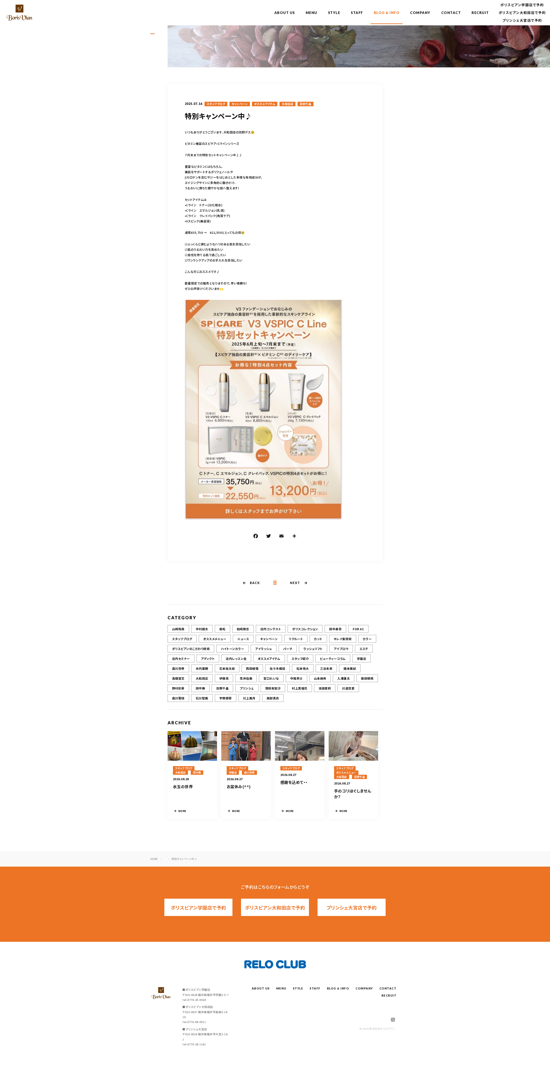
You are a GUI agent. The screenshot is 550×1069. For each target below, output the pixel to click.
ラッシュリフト (312, 649)
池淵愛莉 (325, 688)
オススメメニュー (214, 639)
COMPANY (420, 13)
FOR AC (358, 629)
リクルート (296, 639)
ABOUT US (284, 13)
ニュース (243, 639)
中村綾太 (202, 629)
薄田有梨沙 (273, 688)
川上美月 (249, 698)
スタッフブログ (216, 104)
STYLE (334, 13)
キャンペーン (240, 104)
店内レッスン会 (236, 658)
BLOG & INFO (387, 13)
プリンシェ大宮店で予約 (522, 20)
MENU (311, 13)
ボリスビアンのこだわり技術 (191, 649)
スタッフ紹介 (300, 658)
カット (318, 639)
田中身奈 (335, 629)
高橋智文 (178, 678)
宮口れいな (271, 678)
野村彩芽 (178, 688)
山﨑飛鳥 (178, 629)
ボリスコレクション (305, 629)
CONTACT (451, 13)
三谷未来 (326, 668)
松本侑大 (302, 668)
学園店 (361, 658)
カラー (367, 639)
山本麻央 (320, 678)
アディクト (208, 658)
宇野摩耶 (225, 698)
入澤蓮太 (343, 678)
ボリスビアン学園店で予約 (522, 5)
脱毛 (222, 629)
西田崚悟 (252, 668)
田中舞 (200, 688)
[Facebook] (255, 536)
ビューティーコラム (332, 658)
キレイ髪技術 (343, 639)
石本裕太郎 (227, 668)
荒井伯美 (246, 678)
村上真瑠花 (299, 688)
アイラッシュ (263, 649)
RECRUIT (480, 13)
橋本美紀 (350, 668)
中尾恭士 (296, 678)
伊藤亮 (224, 678)
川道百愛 (348, 688)
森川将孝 (178, 668)
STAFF (357, 13)
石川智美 (202, 698)
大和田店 (287, 104)
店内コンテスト (270, 629)
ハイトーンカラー (232, 649)
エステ (363, 649)
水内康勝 (202, 668)
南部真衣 (273, 698)
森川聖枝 (178, 698)
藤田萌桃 (367, 678)
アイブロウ (341, 649)
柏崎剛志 (243, 629)
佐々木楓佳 (277, 668)
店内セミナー (181, 658)
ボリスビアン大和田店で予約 (522, 13)
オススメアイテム (264, 104)
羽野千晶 (305, 104)
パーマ (287, 649)
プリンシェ (247, 688)
